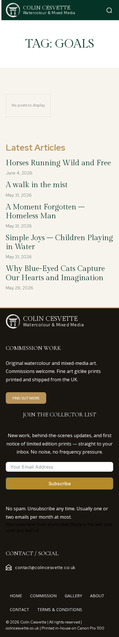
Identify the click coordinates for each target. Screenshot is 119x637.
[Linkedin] (31, 583)
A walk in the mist (37, 185)
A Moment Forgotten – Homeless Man (45, 211)
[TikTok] (43, 583)
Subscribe (60, 483)
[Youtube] (68, 583)
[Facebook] (7, 583)
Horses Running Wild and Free (58, 163)
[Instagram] (19, 583)
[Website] (55, 583)
